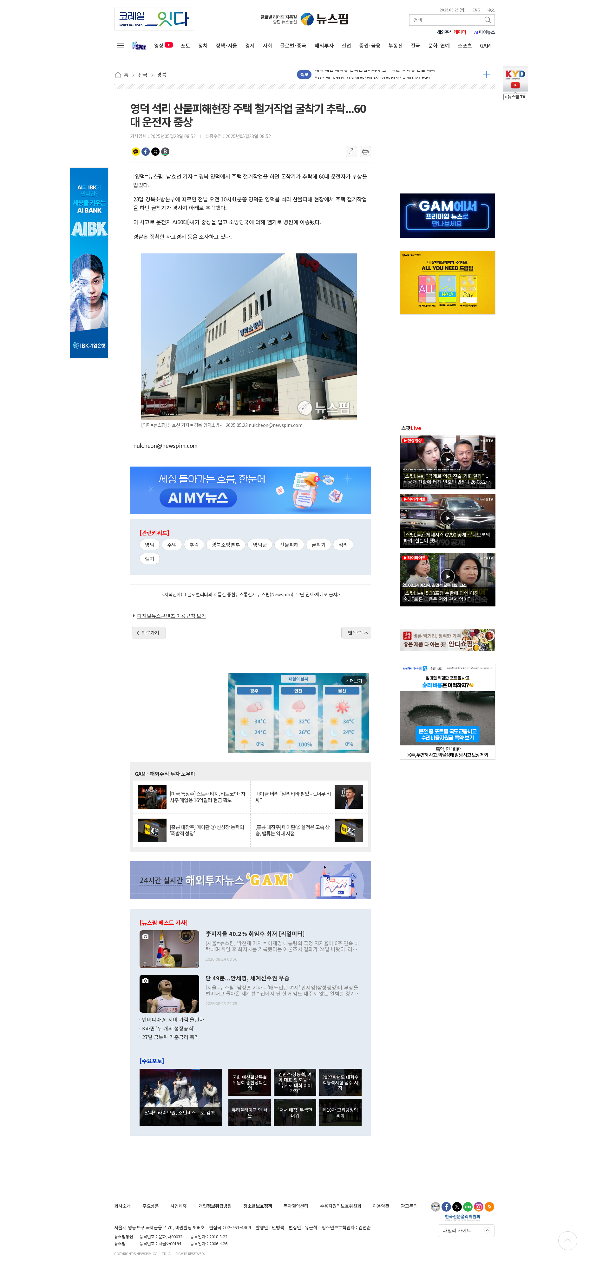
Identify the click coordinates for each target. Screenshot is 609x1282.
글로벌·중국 (293, 45)
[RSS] (489, 1207)
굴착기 (318, 544)
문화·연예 (439, 45)
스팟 (411, 428)
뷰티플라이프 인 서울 (249, 1112)
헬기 (149, 558)
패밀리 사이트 (457, 1230)
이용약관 (381, 1205)
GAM (485, 45)
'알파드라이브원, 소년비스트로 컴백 (179, 1112)
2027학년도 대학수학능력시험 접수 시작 (340, 1082)
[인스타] (478, 1207)
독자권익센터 (296, 1205)
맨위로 (354, 632)
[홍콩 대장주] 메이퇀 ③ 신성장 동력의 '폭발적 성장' (207, 830)
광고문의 (409, 1205)
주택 (172, 544)
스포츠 (465, 45)
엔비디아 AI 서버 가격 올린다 (173, 1019)
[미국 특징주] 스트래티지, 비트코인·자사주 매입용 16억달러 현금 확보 (207, 797)
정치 (203, 45)
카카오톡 (136, 151)
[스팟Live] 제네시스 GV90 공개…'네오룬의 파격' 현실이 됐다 (446, 537)
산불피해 (289, 544)
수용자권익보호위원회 (340, 1205)
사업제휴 (178, 1205)
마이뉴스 (484, 32)
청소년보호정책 (257, 1205)
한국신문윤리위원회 (462, 1217)
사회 (267, 45)
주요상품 (150, 1205)
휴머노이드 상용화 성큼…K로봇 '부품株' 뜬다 (360, 78)
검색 (488, 20)
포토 (185, 45)
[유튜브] (435, 1207)
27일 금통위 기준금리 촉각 (170, 1036)
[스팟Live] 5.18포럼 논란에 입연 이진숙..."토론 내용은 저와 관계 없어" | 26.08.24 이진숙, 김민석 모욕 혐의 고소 (442, 595)
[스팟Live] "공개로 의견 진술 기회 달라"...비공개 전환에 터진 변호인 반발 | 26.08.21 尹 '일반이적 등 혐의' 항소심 (445, 478)
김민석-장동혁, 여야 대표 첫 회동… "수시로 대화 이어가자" (295, 1082)
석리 (343, 544)
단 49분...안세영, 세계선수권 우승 (248, 978)
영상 (159, 45)
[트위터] (457, 1207)
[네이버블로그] (468, 1207)
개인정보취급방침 (215, 1205)
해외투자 (324, 45)
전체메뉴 (120, 45)
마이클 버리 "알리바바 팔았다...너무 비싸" (293, 797)
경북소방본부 (226, 544)
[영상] (447, 461)
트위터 (155, 151)
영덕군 (260, 544)
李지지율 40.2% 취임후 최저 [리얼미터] (255, 933)
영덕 (149, 544)
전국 (415, 45)
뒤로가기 (150, 632)
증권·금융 (370, 45)
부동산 (396, 45)
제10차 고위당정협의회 (340, 1112)
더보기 (486, 74)
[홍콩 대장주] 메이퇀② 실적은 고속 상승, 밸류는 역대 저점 (292, 830)
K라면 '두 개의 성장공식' (168, 1028)
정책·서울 (226, 45)
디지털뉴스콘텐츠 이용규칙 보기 (171, 615)
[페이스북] (446, 1207)
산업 (346, 45)
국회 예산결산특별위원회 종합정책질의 (249, 1082)
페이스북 (145, 151)
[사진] (169, 948)
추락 (194, 544)
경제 (250, 45)
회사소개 (122, 1205)
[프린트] (365, 151)
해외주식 (452, 32)
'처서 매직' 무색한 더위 (295, 1112)
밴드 (165, 151)
